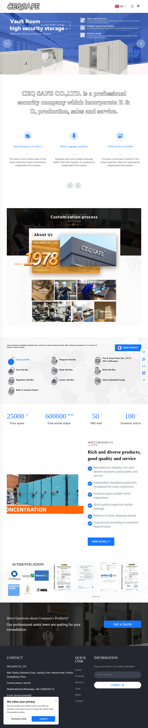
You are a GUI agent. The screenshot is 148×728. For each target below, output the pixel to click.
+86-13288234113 (44, 689)
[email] (143, 366)
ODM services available (74, 146)
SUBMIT (116, 685)
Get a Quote (122, 624)
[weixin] (143, 373)
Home (78, 670)
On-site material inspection (120, 146)
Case (77, 688)
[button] (71, 71)
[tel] (143, 352)
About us (79, 682)
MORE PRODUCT (130, 347)
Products (79, 676)
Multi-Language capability (28, 146)
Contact (79, 701)
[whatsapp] (143, 359)
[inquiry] (143, 380)
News (78, 694)
